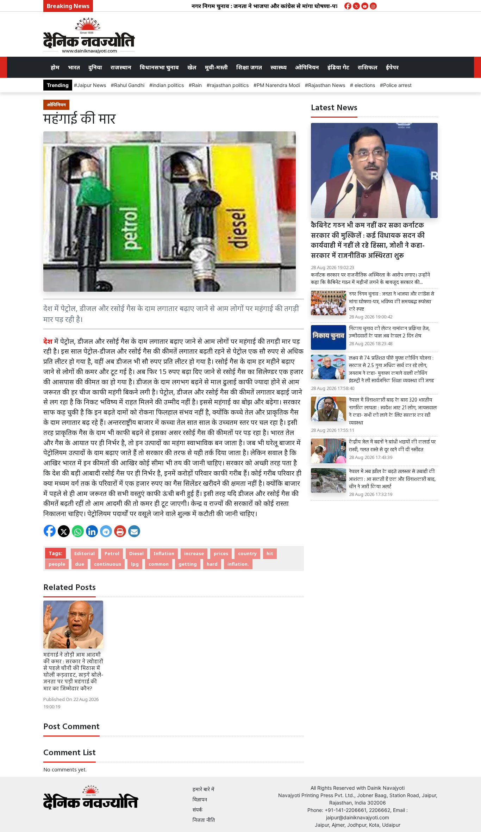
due (79, 564)
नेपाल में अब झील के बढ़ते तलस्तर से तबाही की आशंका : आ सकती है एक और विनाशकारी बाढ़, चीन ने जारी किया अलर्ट (392, 479)
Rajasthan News (326, 85)
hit (270, 553)
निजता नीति (204, 820)
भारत (74, 67)
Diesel (136, 553)
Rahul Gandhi (129, 85)
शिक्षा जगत (249, 67)
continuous (107, 564)
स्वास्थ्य (278, 67)
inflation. (238, 564)
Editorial (84, 553)
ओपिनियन (307, 67)
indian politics (168, 85)
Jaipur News (91, 85)
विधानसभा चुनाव (159, 67)
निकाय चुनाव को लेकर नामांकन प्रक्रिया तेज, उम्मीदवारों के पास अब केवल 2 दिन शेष (389, 332)
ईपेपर (392, 67)
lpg (135, 564)
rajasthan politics (229, 85)
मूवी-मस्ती (216, 67)
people (57, 564)
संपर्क (197, 810)
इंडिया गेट (338, 67)
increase (194, 553)
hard (212, 564)
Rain (197, 85)
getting (188, 564)
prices (221, 553)
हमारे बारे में (203, 789)
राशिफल (367, 67)
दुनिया (95, 67)
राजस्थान (121, 67)
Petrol (112, 553)
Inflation (164, 553)
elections (364, 85)
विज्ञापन (200, 799)
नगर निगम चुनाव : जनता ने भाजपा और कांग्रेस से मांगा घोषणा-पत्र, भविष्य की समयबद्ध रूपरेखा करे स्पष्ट (288, 6)
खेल (191, 67)
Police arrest (397, 85)
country (247, 553)
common (159, 564)
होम (55, 67)
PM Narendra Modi (278, 85)
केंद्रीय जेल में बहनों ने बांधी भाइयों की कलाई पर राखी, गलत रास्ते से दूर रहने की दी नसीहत (392, 446)
